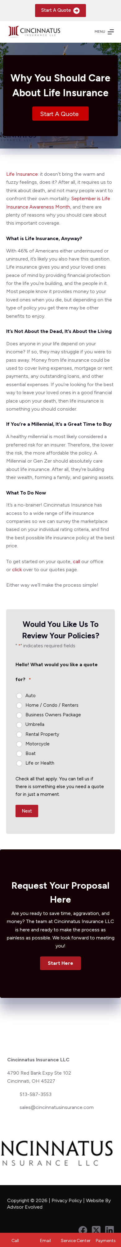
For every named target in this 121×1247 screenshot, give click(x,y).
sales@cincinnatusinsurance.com (57, 1107)
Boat (30, 753)
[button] (60, 963)
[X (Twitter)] (96, 1230)
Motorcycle (37, 744)
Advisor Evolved (25, 1207)
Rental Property (42, 734)
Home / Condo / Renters (51, 705)
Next (27, 811)
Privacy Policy (67, 1200)
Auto (30, 695)
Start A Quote (56, 10)
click (17, 569)
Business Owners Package (53, 715)
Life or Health (39, 763)
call (76, 561)
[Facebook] (82, 1230)
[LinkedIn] (109, 1230)
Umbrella (34, 724)
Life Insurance (22, 174)
